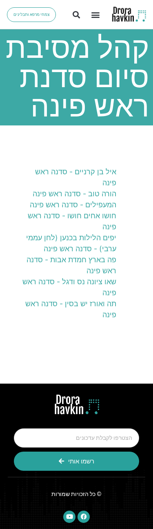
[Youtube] (69, 517)
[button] (95, 14)
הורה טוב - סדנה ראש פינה (74, 193)
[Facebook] (84, 517)
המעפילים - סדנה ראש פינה (73, 204)
